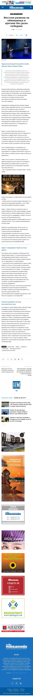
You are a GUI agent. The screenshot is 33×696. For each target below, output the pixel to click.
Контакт (22, 690)
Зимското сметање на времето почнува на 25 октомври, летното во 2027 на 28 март (20, 419)
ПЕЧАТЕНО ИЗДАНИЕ (18, 14)
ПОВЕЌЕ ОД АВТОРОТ (20, 398)
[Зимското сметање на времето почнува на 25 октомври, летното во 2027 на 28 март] (5, 419)
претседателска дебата (15, 348)
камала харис (5, 348)
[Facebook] (7, 359)
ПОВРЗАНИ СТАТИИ (7, 398)
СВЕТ (12, 14)
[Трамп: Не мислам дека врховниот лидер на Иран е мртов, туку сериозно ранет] (5, 412)
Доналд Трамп (10, 346)
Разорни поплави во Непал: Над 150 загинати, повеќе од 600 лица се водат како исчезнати (20, 404)
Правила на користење (14, 690)
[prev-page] (2, 425)
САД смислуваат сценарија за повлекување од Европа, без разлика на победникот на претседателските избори (24, 372)
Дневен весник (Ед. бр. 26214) (8, 350)
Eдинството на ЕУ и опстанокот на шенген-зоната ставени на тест (8, 370)
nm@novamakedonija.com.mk (19, 673)
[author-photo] (16, 388)
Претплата (22, 689)
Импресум (9, 689)
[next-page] (5, 425)
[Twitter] (11, 359)
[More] (26, 35)
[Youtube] (20, 683)
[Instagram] (16, 683)
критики (17, 346)
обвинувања (23, 346)
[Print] (18, 359)
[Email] (14, 359)
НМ (13, 29)
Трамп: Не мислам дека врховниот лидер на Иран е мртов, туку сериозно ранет (19, 411)
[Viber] (22, 359)
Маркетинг (15, 689)
